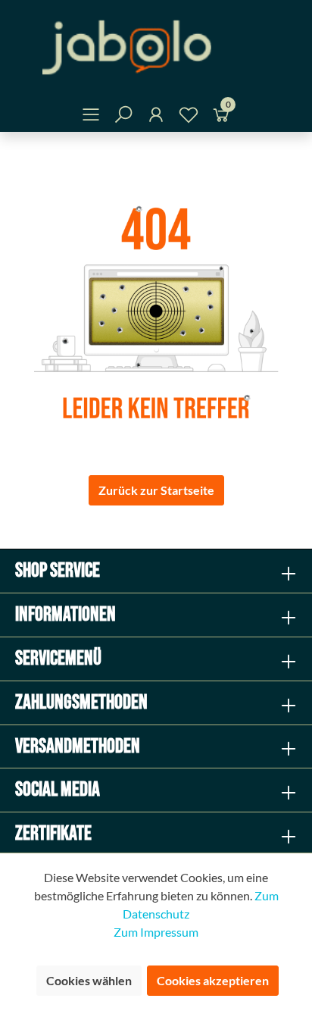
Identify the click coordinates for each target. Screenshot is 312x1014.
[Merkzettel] (188, 117)
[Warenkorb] (221, 117)
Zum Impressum (156, 932)
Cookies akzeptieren (213, 980)
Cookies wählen (89, 980)
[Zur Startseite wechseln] (156, 47)
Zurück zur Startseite (156, 490)
